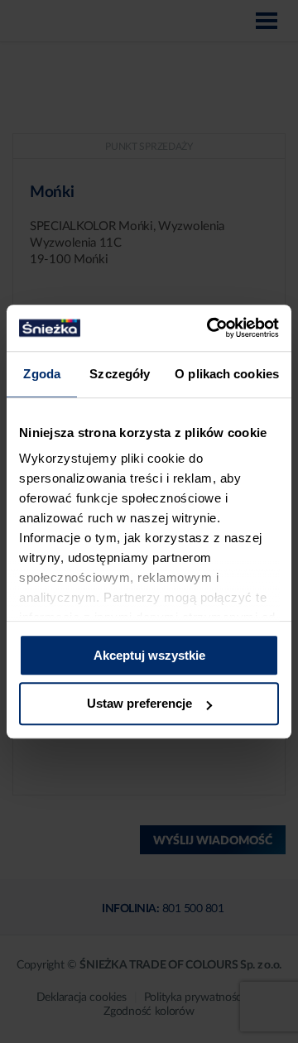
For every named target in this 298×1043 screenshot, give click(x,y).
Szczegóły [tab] (119, 374)
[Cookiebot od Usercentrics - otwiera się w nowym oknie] (210, 328)
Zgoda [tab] (41, 374)
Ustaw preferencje (139, 704)
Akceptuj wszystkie (149, 655)
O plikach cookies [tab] (227, 374)
